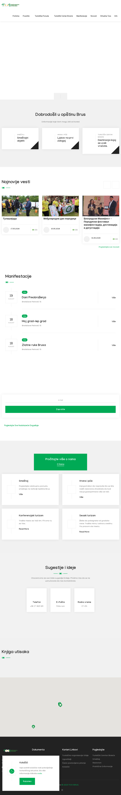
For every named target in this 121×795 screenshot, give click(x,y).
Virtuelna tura (105, 16)
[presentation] (57, 96)
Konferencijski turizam (31, 516)
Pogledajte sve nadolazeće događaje (21, 426)
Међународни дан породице (59, 219)
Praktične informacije (102, 766)
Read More (24, 529)
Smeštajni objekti (22, 140)
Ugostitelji (66, 759)
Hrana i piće (86, 481)
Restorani (97, 763)
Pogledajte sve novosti (108, 247)
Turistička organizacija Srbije (75, 755)
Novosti (94, 16)
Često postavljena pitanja (74, 763)
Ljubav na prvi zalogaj (65, 140)
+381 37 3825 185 (36, 606)
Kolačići (23, 763)
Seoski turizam (87, 516)
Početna (16, 16)
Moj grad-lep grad (34, 321)
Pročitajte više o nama (60, 459)
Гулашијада (10, 219)
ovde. (39, 773)
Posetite (26, 16)
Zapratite (60, 410)
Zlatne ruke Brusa (34, 345)
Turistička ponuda (42, 16)
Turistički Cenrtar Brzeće (104, 755)
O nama (60, 464)
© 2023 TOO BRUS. (70, 785)
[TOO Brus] (10, 5)
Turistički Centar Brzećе (63, 16)
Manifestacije (81, 16)
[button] (66, 699)
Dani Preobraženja (34, 298)
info (116, 16)
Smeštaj (23, 481)
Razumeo (27, 782)
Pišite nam (60, 606)
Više (24, 292)
